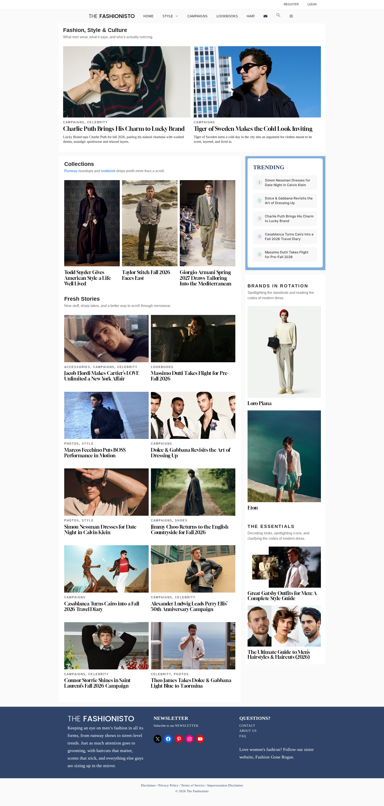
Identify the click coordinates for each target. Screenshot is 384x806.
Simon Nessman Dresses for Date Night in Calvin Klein (100, 529)
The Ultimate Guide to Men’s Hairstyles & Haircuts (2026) (279, 654)
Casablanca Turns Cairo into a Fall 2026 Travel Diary (101, 606)
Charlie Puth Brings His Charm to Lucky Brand (124, 128)
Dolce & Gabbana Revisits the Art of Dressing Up (190, 452)
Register (291, 4)
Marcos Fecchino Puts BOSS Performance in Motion (94, 452)
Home (148, 16)
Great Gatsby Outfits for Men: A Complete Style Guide (282, 595)
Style (167, 16)
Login (312, 4)
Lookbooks (227, 16)
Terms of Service (192, 785)
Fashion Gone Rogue (274, 756)
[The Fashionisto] (112, 16)
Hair (251, 16)
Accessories (77, 367)
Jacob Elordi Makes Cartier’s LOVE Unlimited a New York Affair (101, 376)
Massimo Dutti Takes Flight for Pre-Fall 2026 (190, 376)
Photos (71, 443)
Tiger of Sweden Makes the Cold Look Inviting (253, 128)
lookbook (108, 171)
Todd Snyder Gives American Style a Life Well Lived (87, 277)
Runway (70, 171)
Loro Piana (260, 403)
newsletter (186, 725)
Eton (253, 508)
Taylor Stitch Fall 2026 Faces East (146, 275)
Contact (247, 725)
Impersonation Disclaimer (225, 785)
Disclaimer (149, 785)
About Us (248, 730)
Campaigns (197, 16)
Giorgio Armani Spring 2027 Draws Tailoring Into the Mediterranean (205, 277)
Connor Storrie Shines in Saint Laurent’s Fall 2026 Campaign (97, 683)
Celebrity (97, 122)
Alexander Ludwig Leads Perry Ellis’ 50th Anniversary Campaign (189, 606)
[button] (278, 16)
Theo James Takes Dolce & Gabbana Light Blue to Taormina (191, 683)
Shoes (181, 520)
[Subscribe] (265, 16)
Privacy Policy (168, 785)
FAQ (242, 736)
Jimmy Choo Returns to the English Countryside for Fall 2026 (189, 529)
